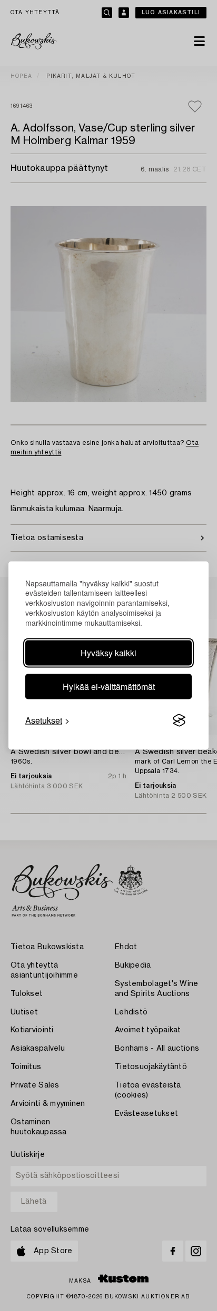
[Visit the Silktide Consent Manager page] (179, 720)
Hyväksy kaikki (108, 653)
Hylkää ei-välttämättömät (109, 686)
